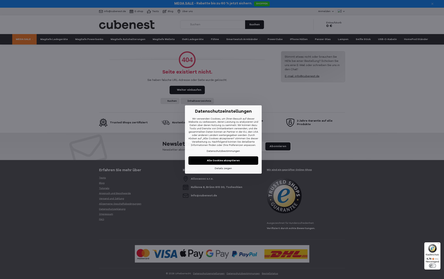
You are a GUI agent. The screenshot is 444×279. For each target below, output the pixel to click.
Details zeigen (223, 168)
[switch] (432, 266)
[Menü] (438, 244)
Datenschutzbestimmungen (223, 151)
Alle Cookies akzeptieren (223, 160)
